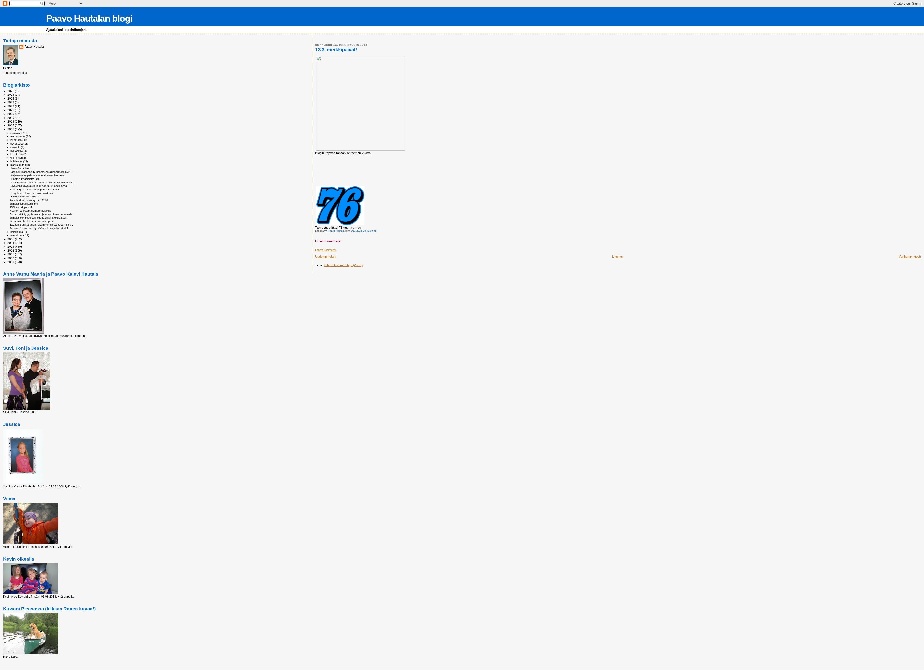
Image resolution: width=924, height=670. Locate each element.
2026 (11, 91)
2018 (11, 121)
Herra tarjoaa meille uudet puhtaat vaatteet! (35, 189)
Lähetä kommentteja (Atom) (343, 265)
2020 (11, 113)
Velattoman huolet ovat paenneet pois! (32, 221)
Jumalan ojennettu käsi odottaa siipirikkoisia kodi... (39, 217)
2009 (11, 262)
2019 (11, 117)
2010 (11, 258)
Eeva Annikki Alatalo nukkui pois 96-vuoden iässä (38, 185)
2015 (11, 239)
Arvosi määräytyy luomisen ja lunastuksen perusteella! (41, 214)
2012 (11, 250)
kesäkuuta (16, 154)
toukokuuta (17, 157)
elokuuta (15, 147)
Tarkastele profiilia (15, 73)
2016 (11, 129)
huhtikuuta (16, 161)
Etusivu (617, 256)
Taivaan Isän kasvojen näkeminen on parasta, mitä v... (41, 224)
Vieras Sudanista (19, 168)
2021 (11, 110)
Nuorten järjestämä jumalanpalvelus (30, 210)
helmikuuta (17, 231)
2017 (11, 125)
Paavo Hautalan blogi (89, 18)
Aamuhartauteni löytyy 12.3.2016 (29, 200)
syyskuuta (16, 143)
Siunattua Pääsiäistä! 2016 (25, 178)
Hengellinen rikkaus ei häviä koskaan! (32, 193)
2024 (11, 98)
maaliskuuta (17, 165)
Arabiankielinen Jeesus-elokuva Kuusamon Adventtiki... (42, 182)
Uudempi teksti (325, 256)
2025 (11, 94)
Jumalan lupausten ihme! (24, 203)
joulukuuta (16, 133)
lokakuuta (16, 140)
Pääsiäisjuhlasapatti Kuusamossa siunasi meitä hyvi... (41, 172)
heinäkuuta (17, 150)
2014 (11, 242)
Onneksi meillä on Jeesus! (25, 196)
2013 (11, 246)
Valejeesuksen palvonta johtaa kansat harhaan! (37, 175)
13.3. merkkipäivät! (21, 207)
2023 (11, 102)
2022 (11, 106)
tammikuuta (17, 235)
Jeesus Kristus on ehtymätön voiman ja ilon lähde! (39, 228)
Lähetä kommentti (325, 249)
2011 (11, 254)
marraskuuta (18, 136)
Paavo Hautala (34, 46)
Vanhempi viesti (910, 256)
